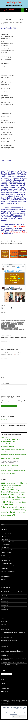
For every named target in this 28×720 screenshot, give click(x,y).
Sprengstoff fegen (5, 552)
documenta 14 (6, 492)
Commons (25, 485)
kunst (3, 324)
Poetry (22, 499)
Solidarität (15, 329)
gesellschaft (17, 494)
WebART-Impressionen (7, 566)
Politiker (4, 325)
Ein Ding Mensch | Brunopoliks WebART (10, 654)
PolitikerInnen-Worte (6, 17)
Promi (2, 510)
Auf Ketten (3, 607)
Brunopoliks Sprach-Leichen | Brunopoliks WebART (13, 658)
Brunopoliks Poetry (6, 15)
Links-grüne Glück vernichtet (7, 342)
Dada (12, 487)
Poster (15, 327)
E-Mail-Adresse (5, 383)
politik (20, 324)
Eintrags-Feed (4, 686)
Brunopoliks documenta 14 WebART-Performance (13, 632)
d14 (10, 487)
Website (3, 390)
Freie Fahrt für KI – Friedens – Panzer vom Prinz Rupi (13, 336)
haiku (22, 322)
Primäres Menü (26, 10)
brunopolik (12, 22)
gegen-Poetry (4, 624)
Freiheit (12, 322)
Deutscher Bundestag (19, 320)
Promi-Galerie (4, 544)
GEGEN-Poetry (5, 539)
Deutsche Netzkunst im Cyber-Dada (14, 651)
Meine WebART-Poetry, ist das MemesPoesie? (11, 591)
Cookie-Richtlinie (13, 714)
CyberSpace (5, 487)
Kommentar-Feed (5, 688)
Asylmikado (22, 662)
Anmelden (3, 683)
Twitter (23, 512)
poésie (3, 320)
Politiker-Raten (20, 502)
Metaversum (14, 324)
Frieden (17, 322)
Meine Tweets (4, 419)
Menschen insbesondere (6, 599)
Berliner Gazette (7, 485)
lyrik (8, 324)
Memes (2, 555)
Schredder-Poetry (6, 329)
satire (9, 510)
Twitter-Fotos (4, 515)
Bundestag (19, 485)
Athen (15, 483)
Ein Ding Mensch (5, 659)
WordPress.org (4, 691)
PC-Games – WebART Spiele (13, 664)
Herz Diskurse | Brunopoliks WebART (9, 662)
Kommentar (4, 358)
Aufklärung (9, 320)
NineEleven (9, 499)
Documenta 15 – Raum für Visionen (9, 635)
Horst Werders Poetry (6, 549)
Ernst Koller (23, 492)
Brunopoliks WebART (7, 10)
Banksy (2, 485)
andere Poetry (4, 536)
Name (2, 377)
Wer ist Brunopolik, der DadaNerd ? (9, 640)
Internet (3, 497)
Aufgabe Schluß (4, 603)
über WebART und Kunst (7, 571)
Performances (4, 557)
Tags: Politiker (18, 512)
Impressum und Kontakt (6, 637)
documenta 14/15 (15, 15)
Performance (16, 499)
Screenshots (3, 512)
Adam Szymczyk (10, 483)
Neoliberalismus (4, 499)
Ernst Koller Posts (6, 563)
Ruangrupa (6, 510)
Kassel (7, 497)
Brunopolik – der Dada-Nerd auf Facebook (13, 425)
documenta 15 (5, 322)
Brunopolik (12, 485)
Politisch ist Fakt (4, 595)
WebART (14, 17)
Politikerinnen (11, 325)
